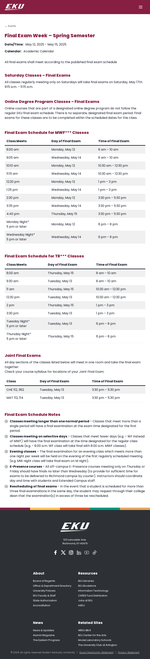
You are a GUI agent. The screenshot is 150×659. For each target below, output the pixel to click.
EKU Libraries (86, 581)
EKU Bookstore (87, 585)
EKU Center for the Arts (92, 635)
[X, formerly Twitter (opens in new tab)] (63, 552)
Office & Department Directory (52, 585)
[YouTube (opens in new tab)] (86, 552)
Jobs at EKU (85, 600)
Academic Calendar (38, 51)
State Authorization (45, 600)
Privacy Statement (128, 652)
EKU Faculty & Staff (44, 595)
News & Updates (43, 630)
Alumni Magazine (44, 635)
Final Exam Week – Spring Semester (50, 35)
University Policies (44, 590)
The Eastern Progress (46, 640)
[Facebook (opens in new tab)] (55, 552)
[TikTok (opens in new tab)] (94, 552)
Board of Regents (44, 581)
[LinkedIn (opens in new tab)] (79, 552)
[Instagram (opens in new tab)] (71, 552)
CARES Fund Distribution (92, 595)
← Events (10, 26)
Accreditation (41, 605)
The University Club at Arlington (97, 645)
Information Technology (93, 590)
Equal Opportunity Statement (96, 652)
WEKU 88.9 (84, 630)
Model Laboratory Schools (94, 640)
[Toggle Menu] (140, 7)
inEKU (81, 605)
